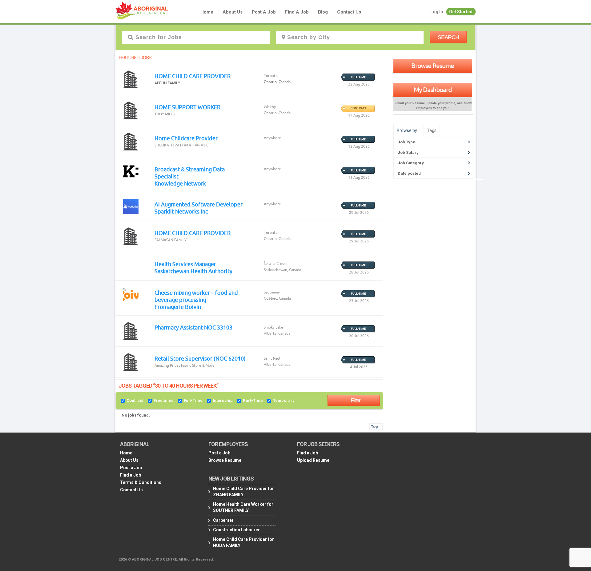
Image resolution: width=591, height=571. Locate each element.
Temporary (284, 400)
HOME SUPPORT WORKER (187, 107)
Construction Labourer (236, 529)
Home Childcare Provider (186, 138)
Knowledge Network (180, 183)
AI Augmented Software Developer (199, 204)
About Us (233, 12)
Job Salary (408, 152)
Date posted (409, 173)
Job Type (406, 142)
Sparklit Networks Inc (181, 211)
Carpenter (223, 520)
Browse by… (408, 130)
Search (448, 37)
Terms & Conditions (140, 482)
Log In (436, 11)
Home (206, 12)
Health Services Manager (185, 264)
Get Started (460, 11)
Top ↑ (376, 426)
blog (323, 12)
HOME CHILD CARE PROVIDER (193, 76)
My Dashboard (433, 89)
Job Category (411, 163)
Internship (223, 400)
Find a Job (297, 12)
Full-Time (193, 400)
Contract (135, 400)
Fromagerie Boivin (178, 307)
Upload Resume (313, 460)
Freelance (164, 400)
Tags (431, 130)
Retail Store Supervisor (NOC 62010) (200, 358)
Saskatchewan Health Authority (193, 271)
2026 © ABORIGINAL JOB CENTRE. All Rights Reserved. (166, 559)
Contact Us (349, 12)
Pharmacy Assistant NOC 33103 (193, 327)
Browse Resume (432, 65)
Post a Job (264, 12)
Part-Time (253, 400)
